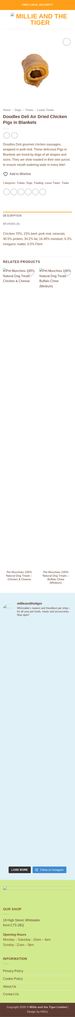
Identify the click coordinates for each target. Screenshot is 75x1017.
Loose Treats (45, 109)
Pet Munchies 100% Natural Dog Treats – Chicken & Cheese (19, 576)
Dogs (18, 109)
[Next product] (6, 135)
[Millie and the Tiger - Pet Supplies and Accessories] (40, 19)
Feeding (38, 182)
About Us (9, 986)
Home (7, 109)
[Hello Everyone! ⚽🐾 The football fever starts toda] (37, 641)
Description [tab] (12, 215)
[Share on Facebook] (14, 192)
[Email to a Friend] (28, 192)
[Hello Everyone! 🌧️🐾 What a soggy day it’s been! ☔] (37, 843)
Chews (21, 182)
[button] (5, 19)
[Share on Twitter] (21, 192)
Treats (29, 109)
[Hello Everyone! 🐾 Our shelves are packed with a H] (37, 762)
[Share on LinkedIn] (42, 192)
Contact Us (11, 994)
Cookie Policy (13, 978)
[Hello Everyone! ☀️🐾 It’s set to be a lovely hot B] (37, 722)
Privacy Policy (13, 971)
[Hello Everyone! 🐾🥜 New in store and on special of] (37, 803)
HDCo (44, 1011)
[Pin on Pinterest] (35, 192)
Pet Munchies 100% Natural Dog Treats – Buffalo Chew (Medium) (56, 577)
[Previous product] (14, 135)
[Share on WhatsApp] (6, 192)
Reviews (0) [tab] (11, 223)
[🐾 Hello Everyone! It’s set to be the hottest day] (37, 681)
